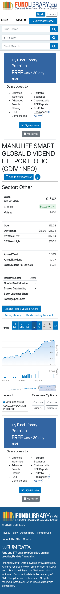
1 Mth (15, 325)
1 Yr (34, 325)
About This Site (11, 539)
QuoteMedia (48, 562)
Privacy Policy (10, 532)
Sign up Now (31, 125)
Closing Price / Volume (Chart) (22, 308)
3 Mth (22, 325)
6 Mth (28, 325)
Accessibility (27, 532)
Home (4, 20)
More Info (32, 133)
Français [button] (52, 14)
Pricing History (13, 315)
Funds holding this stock (40, 315)
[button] (54, 29)
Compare (52, 402)
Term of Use (44, 532)
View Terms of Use (34, 566)
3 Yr (39, 325)
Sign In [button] (40, 14)
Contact (27, 539)
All (55, 325)
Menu (20, 20)
